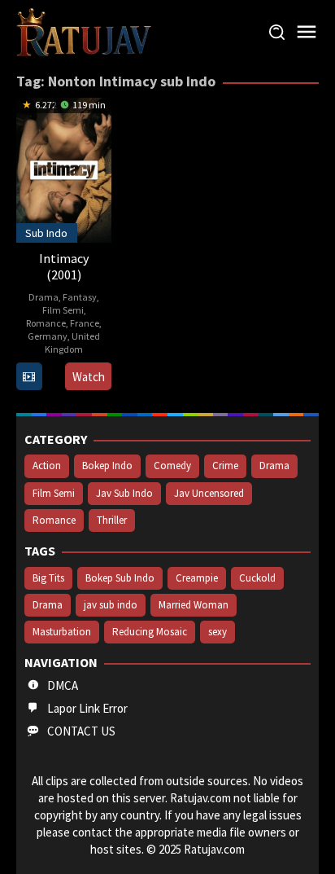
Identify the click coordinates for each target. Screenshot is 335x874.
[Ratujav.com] (84, 31)
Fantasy (80, 297)
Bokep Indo (107, 465)
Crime (225, 465)
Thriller (112, 520)
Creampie (197, 578)
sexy (217, 632)
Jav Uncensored (209, 493)
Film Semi (63, 310)
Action (47, 465)
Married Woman (193, 605)
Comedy (172, 465)
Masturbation (62, 632)
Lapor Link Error (87, 708)
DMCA (62, 685)
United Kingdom (72, 342)
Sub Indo (46, 233)
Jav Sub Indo (124, 493)
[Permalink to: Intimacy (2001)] (63, 168)
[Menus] (306, 32)
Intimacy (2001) (64, 266)
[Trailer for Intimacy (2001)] (28, 376)
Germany (47, 336)
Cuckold (257, 578)
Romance (46, 323)
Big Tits (48, 578)
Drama (43, 297)
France (84, 323)
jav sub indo (110, 605)
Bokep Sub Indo (119, 578)
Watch (88, 376)
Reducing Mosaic (149, 632)
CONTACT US (81, 731)
